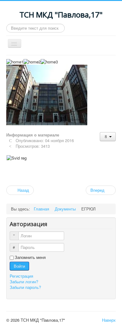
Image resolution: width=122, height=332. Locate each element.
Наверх (109, 320)
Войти (19, 266)
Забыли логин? (24, 282)
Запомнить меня (30, 257)
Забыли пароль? (25, 287)
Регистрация (22, 276)
